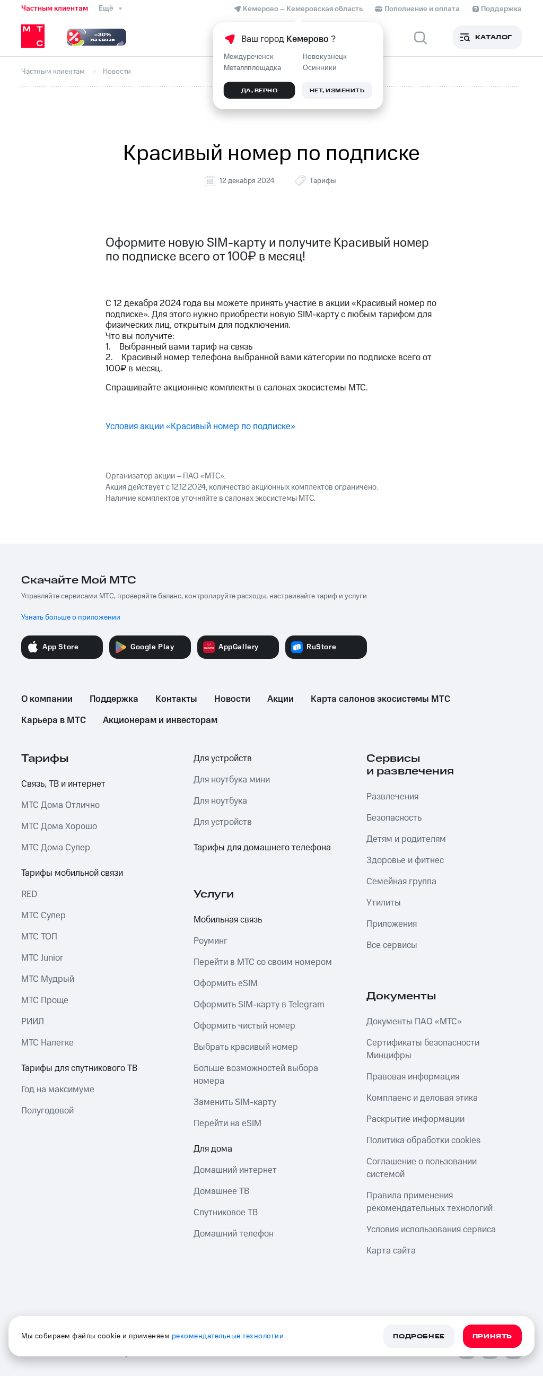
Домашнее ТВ (221, 1191)
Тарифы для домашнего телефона (262, 847)
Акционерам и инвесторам (160, 720)
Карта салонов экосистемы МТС (380, 699)
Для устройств (223, 758)
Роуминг (210, 941)
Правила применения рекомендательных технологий (429, 1202)
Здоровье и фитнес (405, 860)
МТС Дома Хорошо (59, 826)
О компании (47, 699)
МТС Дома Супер (55, 847)
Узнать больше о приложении (70, 617)
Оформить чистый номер (244, 1026)
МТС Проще (44, 1000)
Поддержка (114, 699)
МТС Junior (42, 958)
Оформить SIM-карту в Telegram (259, 1004)
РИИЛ (32, 1021)
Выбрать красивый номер (246, 1047)
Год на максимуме (57, 1089)
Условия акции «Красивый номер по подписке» (200, 426)
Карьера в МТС (53, 720)
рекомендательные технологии (228, 1336)
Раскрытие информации (415, 1119)
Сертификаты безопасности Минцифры (422, 1049)
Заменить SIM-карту (235, 1102)
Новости (232, 699)
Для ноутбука (220, 801)
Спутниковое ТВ (226, 1212)
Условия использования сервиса (431, 1229)
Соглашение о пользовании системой (421, 1168)
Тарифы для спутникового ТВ (79, 1068)
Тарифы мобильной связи (72, 873)
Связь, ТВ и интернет (63, 784)
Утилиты (383, 902)
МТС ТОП (39, 936)
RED (29, 894)
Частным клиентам (54, 8)
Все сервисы (391, 945)
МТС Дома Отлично (60, 805)
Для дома (213, 1149)
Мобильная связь (228, 919)
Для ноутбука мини (232, 779)
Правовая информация (412, 1076)
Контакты (176, 699)
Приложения (391, 924)
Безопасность (394, 818)
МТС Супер (43, 915)
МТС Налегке (47, 1043)
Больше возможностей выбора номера (256, 1074)
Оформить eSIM (226, 983)
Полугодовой (47, 1110)
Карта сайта (391, 1250)
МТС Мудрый (47, 979)
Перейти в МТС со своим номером (263, 962)
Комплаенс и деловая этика (422, 1098)
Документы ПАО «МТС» (414, 1021)
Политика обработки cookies (423, 1140)
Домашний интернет (235, 1170)
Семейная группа (401, 881)
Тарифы (323, 181)
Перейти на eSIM (227, 1123)
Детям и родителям (406, 839)
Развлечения (392, 796)
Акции (280, 699)
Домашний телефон (234, 1233)
